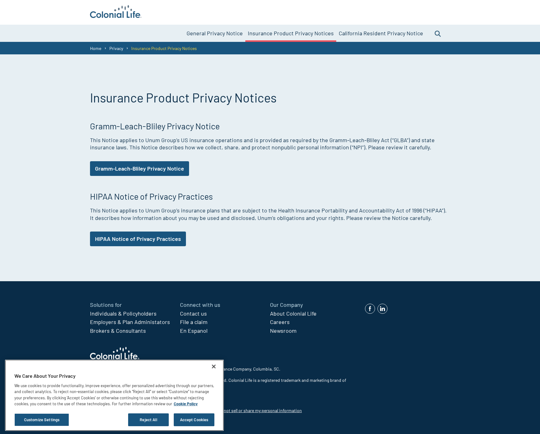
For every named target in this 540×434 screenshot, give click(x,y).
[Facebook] (370, 309)
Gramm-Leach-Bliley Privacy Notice (139, 168)
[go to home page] (116, 12)
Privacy (116, 48)
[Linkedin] (383, 309)
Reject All (148, 419)
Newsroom (283, 330)
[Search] (438, 33)
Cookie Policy (186, 404)
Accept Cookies (194, 419)
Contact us (193, 313)
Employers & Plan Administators (130, 321)
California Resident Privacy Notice (381, 33)
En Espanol (194, 330)
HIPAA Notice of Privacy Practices (138, 238)
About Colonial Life (293, 313)
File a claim (194, 321)
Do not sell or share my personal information (260, 410)
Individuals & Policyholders (123, 313)
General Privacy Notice (215, 33)
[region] (114, 395)
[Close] (214, 366)
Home (95, 48)
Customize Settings (41, 419)
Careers (280, 321)
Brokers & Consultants (118, 330)
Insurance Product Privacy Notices (291, 33)
